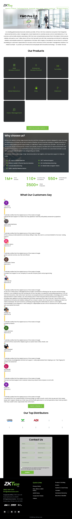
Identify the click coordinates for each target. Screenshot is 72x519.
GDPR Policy (36, 493)
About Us (8, 8)
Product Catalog (60, 482)
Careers (57, 490)
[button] (5, 19)
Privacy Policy (37, 486)
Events (46, 8)
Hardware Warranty (61, 493)
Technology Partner (22, 8)
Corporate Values (38, 496)
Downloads (32, 8)
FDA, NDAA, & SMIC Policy (38, 489)
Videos (35, 498)
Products (13, 8)
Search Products (63, 8)
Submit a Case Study (61, 488)
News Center (39, 8)
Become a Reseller (60, 495)
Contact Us (51, 8)
